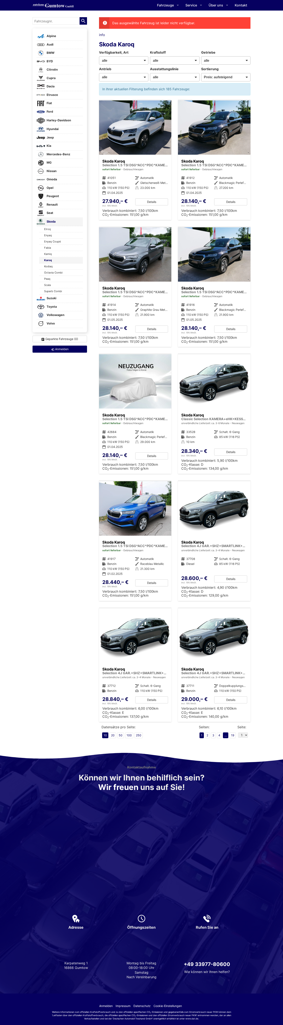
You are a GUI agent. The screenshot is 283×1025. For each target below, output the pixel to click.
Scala (47, 285)
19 (232, 735)
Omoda (51, 179)
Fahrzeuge (165, 5)
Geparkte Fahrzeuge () (61, 339)
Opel (49, 187)
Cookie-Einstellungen (168, 1006)
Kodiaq (48, 266)
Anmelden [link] (62, 349)
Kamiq (48, 254)
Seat (49, 213)
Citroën (52, 69)
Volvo (50, 323)
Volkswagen (55, 315)
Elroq (47, 229)
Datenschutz (142, 1006)
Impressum (123, 1006)
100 (129, 735)
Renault (52, 204)
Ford (49, 111)
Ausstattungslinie (164, 69)
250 (138, 735)
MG (49, 162)
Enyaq (48, 235)
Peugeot (52, 196)
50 (120, 735)
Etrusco (52, 94)
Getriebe (208, 52)
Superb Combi (53, 291)
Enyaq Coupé (52, 241)
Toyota (51, 306)
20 (113, 735)
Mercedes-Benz (58, 154)
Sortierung (210, 69)
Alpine (51, 36)
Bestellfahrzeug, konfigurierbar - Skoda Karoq (135, 665)
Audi (49, 44)
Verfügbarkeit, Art (113, 52)
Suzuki (51, 298)
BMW (50, 53)
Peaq (47, 278)
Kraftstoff (158, 52)
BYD (49, 61)
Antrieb (105, 69)
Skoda (51, 221)
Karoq (48, 260)
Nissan (51, 171)
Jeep (50, 137)
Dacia (50, 86)
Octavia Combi (53, 272)
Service (191, 5)
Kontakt (241, 5)
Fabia (47, 247)
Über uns (216, 5)
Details (151, 202)
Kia (48, 146)
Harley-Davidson (58, 120)
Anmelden (106, 1006)
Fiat (49, 103)
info (102, 35)
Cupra (51, 78)
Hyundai (52, 129)
